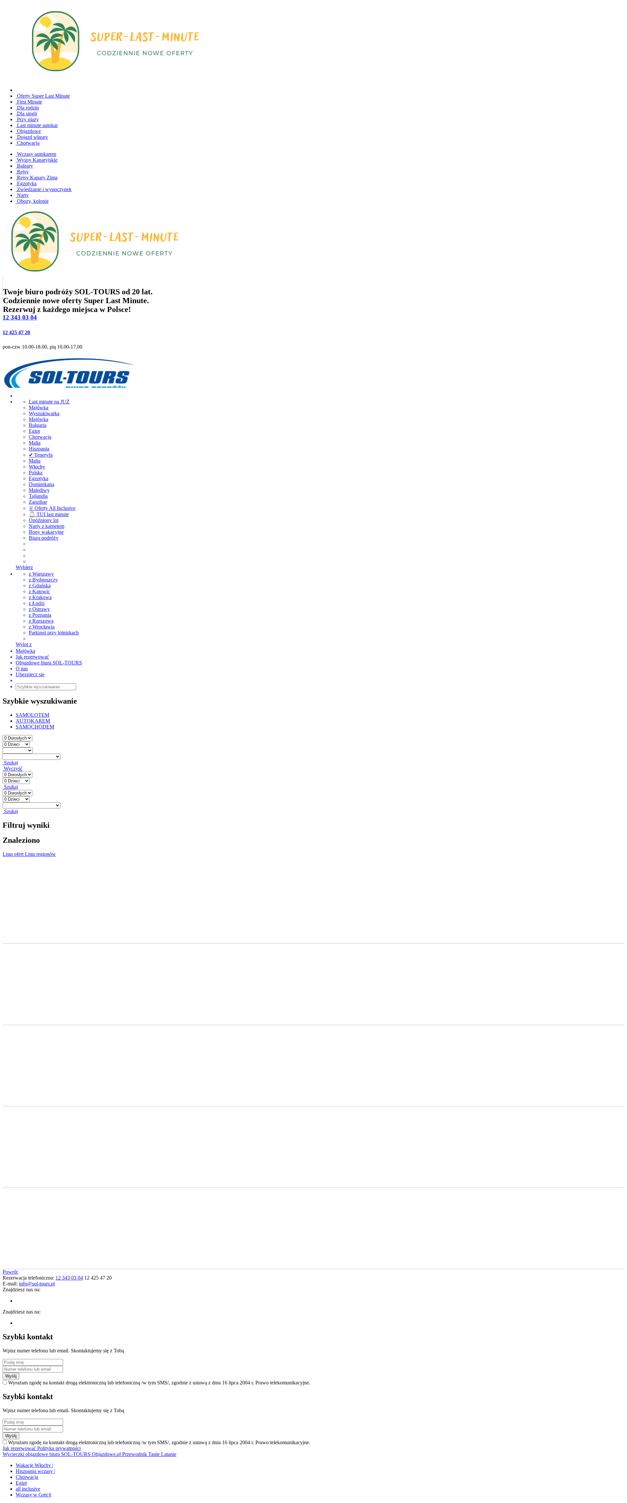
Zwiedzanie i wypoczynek (44, 189)
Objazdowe (28, 131)
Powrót (10, 1272)
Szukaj (10, 762)
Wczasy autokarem (36, 154)
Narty (22, 195)
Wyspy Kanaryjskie (36, 160)
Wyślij (11, 1376)
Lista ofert (14, 854)
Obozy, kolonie (32, 201)
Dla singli (26, 113)
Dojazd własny (32, 137)
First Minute (29, 102)
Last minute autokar (37, 125)
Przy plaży (27, 119)
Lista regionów (40, 854)
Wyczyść (13, 768)
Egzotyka (26, 183)
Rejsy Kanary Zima (36, 177)
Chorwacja (28, 143)
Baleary (24, 166)
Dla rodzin (27, 107)
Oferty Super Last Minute (43, 96)
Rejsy (22, 171)
